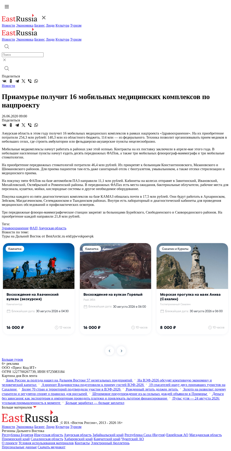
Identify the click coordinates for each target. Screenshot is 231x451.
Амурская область (52, 228)
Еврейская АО (177, 435)
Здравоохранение (15, 228)
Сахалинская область (47, 439)
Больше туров (12, 359)
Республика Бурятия (17, 435)
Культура (62, 25)
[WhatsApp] (36, 81)
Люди (50, 25)
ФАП (34, 228)
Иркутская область (48, 435)
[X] (23, 81)
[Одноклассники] (11, 81)
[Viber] (29, 81)
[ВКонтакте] (4, 81)
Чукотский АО (132, 439)
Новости (8, 25)
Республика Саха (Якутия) (145, 435)
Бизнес (39, 25)
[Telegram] (17, 81)
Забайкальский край (108, 435)
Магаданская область (205, 435)
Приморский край (16, 439)
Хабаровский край (78, 439)
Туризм (75, 25)
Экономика (24, 25)
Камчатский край (107, 439)
